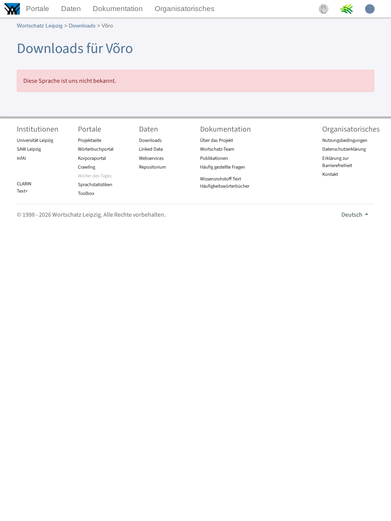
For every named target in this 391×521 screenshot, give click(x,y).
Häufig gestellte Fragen (222, 167)
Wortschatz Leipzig (40, 26)
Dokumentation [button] (118, 9)
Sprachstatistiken (95, 184)
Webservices (151, 158)
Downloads (82, 26)
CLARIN (24, 183)
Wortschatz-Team (217, 149)
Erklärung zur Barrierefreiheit (337, 162)
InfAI (21, 158)
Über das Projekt (216, 140)
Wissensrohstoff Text (220, 178)
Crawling (86, 167)
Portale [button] (37, 9)
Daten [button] (71, 9)
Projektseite (89, 140)
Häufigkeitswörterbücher (224, 186)
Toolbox (86, 193)
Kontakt (330, 174)
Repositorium (152, 167)
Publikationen (214, 158)
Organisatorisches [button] (185, 9)
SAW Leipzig (29, 149)
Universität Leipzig (35, 140)
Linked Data (151, 149)
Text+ (22, 191)
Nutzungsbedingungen (344, 140)
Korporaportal (92, 158)
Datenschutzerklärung (344, 149)
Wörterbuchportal (95, 149)
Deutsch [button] (352, 215)
